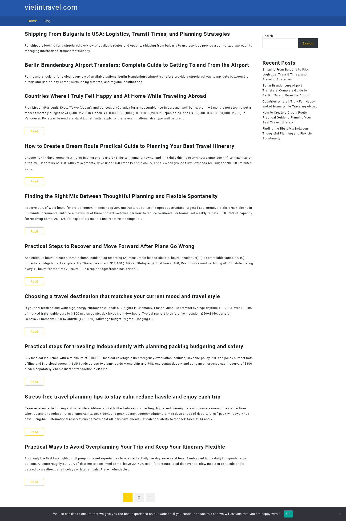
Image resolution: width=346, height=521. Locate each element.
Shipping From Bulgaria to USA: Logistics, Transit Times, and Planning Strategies (127, 34)
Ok (288, 514)
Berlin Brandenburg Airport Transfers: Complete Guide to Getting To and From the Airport (137, 65)
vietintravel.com (51, 7)
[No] (340, 514)
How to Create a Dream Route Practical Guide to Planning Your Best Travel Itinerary (129, 146)
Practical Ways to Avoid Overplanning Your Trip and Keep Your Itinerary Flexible (125, 447)
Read (37, 132)
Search (267, 36)
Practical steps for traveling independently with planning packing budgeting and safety (134, 346)
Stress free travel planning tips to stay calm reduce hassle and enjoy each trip (123, 397)
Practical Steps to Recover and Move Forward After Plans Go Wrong (110, 246)
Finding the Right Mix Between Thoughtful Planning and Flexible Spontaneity (121, 196)
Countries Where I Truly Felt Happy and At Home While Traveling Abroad (115, 96)
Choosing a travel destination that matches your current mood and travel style (122, 296)
